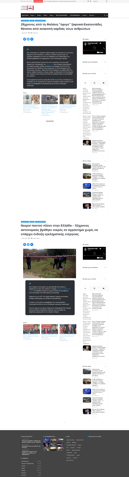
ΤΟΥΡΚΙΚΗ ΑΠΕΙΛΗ (70, 455)
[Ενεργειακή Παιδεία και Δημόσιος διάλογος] (53, 449)
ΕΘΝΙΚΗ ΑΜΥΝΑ (80, 440)
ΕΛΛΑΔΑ (68, 442)
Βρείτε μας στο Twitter (90, 73)
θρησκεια (24, 472)
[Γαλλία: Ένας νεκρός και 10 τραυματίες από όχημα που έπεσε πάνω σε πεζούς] (87, 186)
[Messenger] (31, 39)
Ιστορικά (84, 15)
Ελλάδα (39, 15)
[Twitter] (28, 39)
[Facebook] (24, 39)
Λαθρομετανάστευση (76, 450)
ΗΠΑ (67, 447)
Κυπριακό (79, 447)
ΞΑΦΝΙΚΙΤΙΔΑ (69, 452)
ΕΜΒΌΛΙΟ (74, 442)
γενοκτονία (50, 121)
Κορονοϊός (72, 447)
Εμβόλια (79, 445)
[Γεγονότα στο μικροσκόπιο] (27, 8)
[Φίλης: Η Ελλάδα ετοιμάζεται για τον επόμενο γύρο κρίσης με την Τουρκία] (60, 444)
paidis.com (49, 64)
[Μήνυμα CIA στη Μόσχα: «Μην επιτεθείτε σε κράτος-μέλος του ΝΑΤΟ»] (87, 206)
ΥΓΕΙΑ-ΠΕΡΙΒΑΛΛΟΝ (74, 15)
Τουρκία (78, 455)
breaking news (25, 20)
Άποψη (51, 15)
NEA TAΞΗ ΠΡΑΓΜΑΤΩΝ (61, 15)
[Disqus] (50, 147)
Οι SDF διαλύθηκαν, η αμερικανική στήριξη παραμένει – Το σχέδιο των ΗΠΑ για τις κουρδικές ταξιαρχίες (98, 176)
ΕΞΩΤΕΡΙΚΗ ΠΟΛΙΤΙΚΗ (71, 445)
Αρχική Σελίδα (25, 15)
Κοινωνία (91, 15)
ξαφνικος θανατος (70, 460)
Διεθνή (45, 15)
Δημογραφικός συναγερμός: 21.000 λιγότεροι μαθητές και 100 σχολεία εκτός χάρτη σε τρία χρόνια (98, 166)
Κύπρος (32, 15)
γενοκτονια (75, 457)
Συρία (75, 452)
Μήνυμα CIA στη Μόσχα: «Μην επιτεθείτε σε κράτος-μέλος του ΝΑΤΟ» (98, 205)
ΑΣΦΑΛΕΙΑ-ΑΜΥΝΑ (70, 440)
